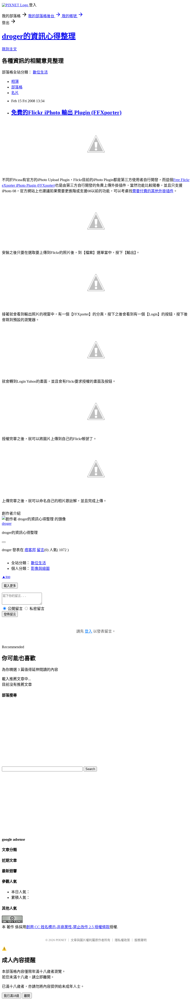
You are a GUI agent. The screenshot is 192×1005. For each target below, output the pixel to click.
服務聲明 (140, 940)
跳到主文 (9, 49)
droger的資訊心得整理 (39, 36)
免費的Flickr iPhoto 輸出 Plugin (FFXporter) (66, 112)
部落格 (16, 87)
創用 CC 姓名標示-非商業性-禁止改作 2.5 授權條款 (68, 927)
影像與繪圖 (40, 569)
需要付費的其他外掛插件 (153, 191)
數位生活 (40, 72)
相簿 (15, 82)
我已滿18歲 (11, 996)
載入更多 (10, 586)
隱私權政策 (122, 940)
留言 (40, 550)
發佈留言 (10, 614)
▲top (6, 577)
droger (6, 523)
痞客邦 (30, 550)
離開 (27, 996)
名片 (15, 93)
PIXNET (61, 940)
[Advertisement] (16, 804)
